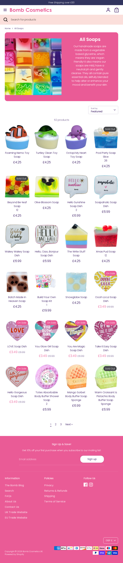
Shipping (49, 496)
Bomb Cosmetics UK (33, 551)
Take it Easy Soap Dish (106, 348)
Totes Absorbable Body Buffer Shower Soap (47, 396)
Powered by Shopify (14, 554)
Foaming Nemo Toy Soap (17, 155)
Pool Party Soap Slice (106, 155)
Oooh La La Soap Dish (105, 299)
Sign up (92, 459)
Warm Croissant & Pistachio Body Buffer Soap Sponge (106, 398)
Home (8, 28)
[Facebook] (85, 485)
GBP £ (109, 540)
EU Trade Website (16, 517)
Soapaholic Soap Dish (106, 204)
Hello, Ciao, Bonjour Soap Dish (46, 253)
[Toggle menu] (5, 10)
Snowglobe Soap (76, 297)
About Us (10, 501)
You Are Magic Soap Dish (76, 348)
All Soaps (19, 28)
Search (9, 491)
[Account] (108, 8)
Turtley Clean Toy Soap (46, 155)
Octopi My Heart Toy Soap (76, 155)
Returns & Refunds (55, 491)
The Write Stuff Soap (76, 253)
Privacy (48, 485)
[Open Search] (5, 19)
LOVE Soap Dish (17, 346)
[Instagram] (91, 485)
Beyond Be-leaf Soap (17, 204)
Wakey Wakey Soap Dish (17, 253)
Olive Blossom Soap (46, 202)
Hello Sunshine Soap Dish (76, 204)
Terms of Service (55, 501)
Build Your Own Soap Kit (46, 299)
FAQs (8, 496)
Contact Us (12, 507)
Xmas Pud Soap (106, 251)
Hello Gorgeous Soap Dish (17, 394)
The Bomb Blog (14, 485)
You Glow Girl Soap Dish (47, 348)
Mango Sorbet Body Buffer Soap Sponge (76, 396)
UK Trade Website (16, 512)
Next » (69, 424)
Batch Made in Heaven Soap (17, 299)
